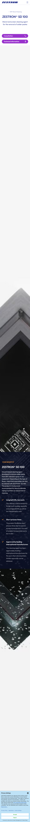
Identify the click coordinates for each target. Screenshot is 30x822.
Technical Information (11, 41)
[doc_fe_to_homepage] (10, 2)
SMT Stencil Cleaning (16, 12)
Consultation (8, 36)
